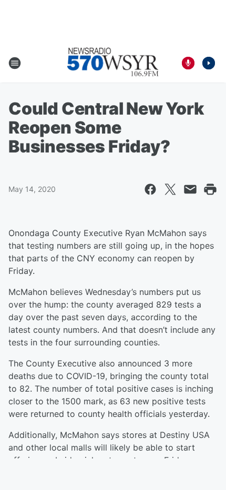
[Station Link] (113, 63)
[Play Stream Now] (208, 63)
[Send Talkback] (188, 63)
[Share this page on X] (170, 189)
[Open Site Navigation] (14, 63)
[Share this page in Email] (190, 189)
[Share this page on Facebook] (150, 189)
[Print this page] (210, 189)
